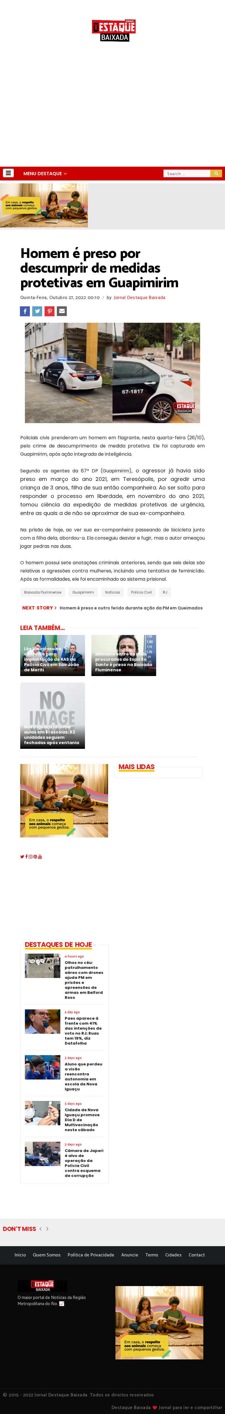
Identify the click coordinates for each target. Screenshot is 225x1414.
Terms (151, 1255)
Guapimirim (83, 592)
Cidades (173, 1255)
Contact (197, 1255)
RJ (165, 592)
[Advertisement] (112, 123)
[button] (8, 173)
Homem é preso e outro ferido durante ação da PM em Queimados (131, 608)
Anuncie (129, 1255)
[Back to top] (210, 1400)
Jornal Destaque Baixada (140, 298)
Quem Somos (47, 1255)
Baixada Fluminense (42, 592)
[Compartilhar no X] (37, 311)
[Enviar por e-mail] (62, 311)
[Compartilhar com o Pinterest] (49, 311)
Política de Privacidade (91, 1255)
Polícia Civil (141, 592)
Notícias (112, 592)
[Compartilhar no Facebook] (25, 311)
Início (20, 1255)
